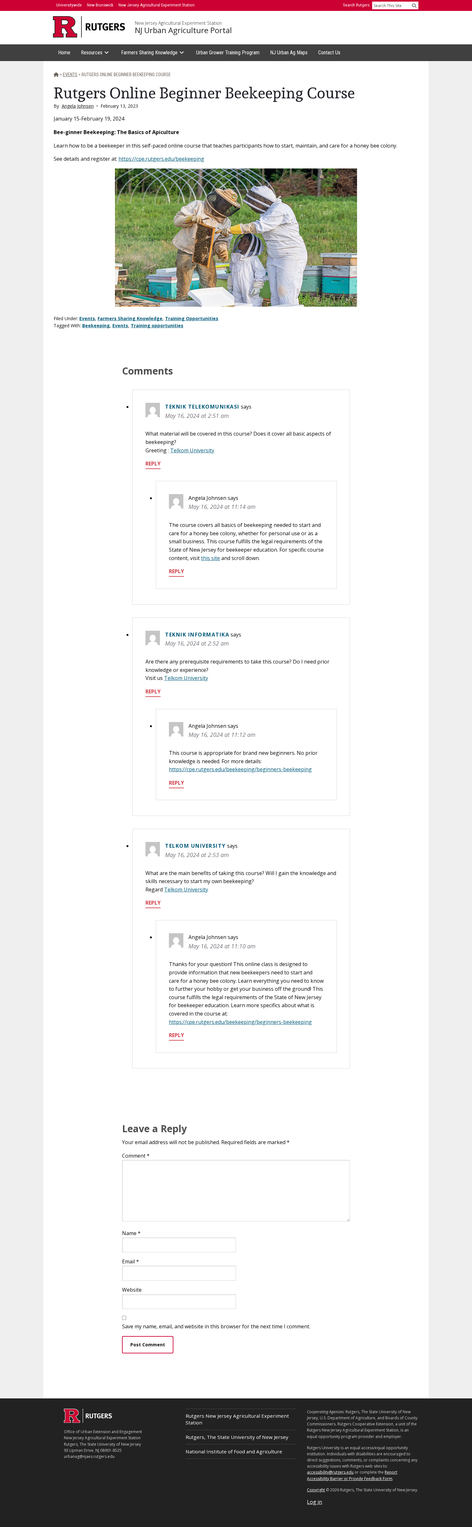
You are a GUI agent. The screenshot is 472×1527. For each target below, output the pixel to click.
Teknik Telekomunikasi (202, 406)
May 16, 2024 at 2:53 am (197, 855)
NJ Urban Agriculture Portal (183, 30)
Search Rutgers (356, 5)
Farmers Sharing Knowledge (130, 318)
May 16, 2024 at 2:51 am (197, 416)
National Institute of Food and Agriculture (234, 1451)
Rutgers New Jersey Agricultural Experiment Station (237, 1419)
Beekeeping (96, 325)
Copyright (316, 1490)
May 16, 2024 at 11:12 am (222, 734)
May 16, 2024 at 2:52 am (197, 643)
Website (132, 1289)
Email (130, 1261)
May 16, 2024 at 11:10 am (222, 946)
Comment (136, 1155)
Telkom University (192, 450)
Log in (314, 1501)
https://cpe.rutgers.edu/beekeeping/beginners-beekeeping (240, 769)
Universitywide (69, 5)
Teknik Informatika (197, 634)
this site (210, 558)
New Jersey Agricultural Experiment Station (178, 23)
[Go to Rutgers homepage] (88, 1420)
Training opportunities (157, 325)
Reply (153, 463)
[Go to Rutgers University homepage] (89, 27)
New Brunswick (100, 5)
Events (87, 318)
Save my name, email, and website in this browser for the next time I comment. (216, 1326)
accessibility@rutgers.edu (330, 1472)
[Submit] (414, 5)
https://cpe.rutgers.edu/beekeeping (161, 158)
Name (131, 1233)
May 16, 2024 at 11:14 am (222, 507)
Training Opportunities (191, 318)
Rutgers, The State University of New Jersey (237, 1437)
